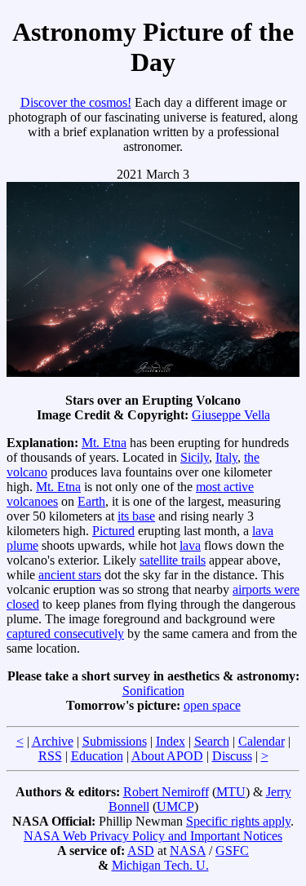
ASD (140, 850)
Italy (226, 457)
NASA (188, 850)
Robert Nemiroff (166, 792)
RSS (50, 756)
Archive (52, 741)
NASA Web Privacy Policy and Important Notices (153, 836)
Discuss (232, 756)
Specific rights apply (238, 821)
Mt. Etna (104, 443)
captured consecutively (65, 633)
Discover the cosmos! (75, 102)
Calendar (261, 741)
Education (97, 756)
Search (211, 741)
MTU (231, 792)
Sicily (194, 457)
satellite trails (173, 560)
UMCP (175, 806)
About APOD (167, 756)
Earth (91, 501)
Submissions (114, 741)
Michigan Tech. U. (160, 865)
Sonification (153, 691)
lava (190, 545)
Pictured (113, 531)
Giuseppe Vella (231, 415)
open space (212, 705)
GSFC (232, 850)
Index (170, 741)
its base (136, 516)
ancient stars (69, 575)
